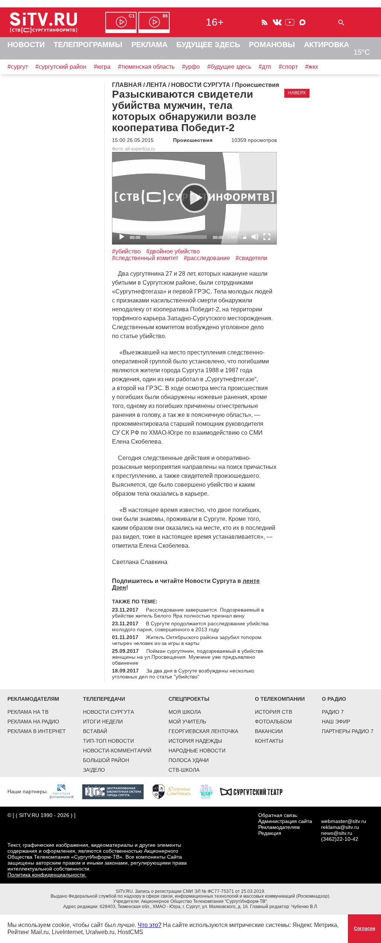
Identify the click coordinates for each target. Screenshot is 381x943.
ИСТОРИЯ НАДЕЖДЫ (195, 741)
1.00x (232, 237)
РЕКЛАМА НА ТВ (27, 712)
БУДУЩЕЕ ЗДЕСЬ (208, 44)
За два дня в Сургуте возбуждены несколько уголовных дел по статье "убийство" (183, 674)
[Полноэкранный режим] (266, 236)
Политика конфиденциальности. (46, 875)
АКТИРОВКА (326, 44)
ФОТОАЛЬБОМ (273, 722)
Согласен (364, 928)
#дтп (265, 67)
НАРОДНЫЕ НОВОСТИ (197, 751)
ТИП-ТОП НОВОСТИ (108, 741)
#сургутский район (60, 67)
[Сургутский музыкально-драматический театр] (255, 791)
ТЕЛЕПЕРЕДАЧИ (104, 699)
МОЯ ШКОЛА (185, 712)
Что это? (149, 925)
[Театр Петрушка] (210, 791)
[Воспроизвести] (194, 198)
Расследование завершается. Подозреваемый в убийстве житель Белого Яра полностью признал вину (188, 613)
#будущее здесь (229, 67)
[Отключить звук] (255, 236)
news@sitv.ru (336, 833)
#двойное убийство (173, 251)
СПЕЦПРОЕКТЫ (189, 699)
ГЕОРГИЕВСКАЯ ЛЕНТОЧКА (203, 731)
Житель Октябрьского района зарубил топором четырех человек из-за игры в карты (187, 640)
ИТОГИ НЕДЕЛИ (103, 722)
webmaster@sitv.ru (343, 821)
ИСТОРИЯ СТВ (273, 712)
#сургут (17, 67)
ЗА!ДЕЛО (94, 770)
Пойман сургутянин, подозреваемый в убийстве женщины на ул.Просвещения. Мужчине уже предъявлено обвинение (187, 657)
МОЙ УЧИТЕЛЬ (187, 722)
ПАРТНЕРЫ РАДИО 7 (348, 731)
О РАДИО (334, 699)
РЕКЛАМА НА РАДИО (33, 722)
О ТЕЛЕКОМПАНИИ (280, 699)
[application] (194, 198)
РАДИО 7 (333, 712)
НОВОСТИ (26, 44)
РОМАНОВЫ (272, 44)
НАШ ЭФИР (336, 722)
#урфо (191, 67)
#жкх (311, 67)
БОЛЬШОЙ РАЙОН (106, 760)
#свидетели (251, 258)
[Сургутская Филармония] (65, 791)
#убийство (126, 251)
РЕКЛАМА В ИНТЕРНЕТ (36, 731)
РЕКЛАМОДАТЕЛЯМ (33, 699)
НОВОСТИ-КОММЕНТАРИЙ (117, 751)
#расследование (207, 258)
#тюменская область (146, 67)
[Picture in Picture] (243, 236)
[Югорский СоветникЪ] (175, 791)
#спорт (288, 67)
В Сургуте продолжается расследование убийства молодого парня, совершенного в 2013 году (190, 626)
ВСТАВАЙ (95, 731)
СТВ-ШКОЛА (184, 770)
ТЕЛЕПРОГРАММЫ (88, 44)
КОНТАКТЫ (269, 741)
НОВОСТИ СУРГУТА (108, 712)
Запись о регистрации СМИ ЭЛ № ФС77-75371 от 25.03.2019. (200, 891)
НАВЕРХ (297, 92)
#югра (102, 67)
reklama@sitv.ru (340, 827)
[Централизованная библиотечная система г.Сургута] (116, 791)
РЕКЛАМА (149, 44)
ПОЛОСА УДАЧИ (189, 760)
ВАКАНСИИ (269, 731)
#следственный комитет (145, 258)
